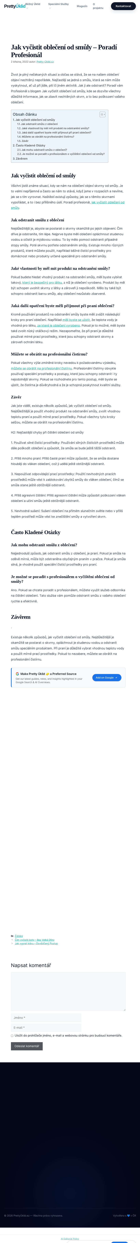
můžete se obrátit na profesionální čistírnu (41, 368)
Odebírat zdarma (106, 1191)
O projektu (98, 6)
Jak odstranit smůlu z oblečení (39, 124)
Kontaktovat (123, 6)
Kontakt (9, 1177)
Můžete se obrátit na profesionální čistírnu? (48, 136)
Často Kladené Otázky (30, 145)
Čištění (19, 37)
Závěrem (21, 158)
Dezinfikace (82, 1116)
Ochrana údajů (13, 1184)
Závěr (25, 141)
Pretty (14, 6)
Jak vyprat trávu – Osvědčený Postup (36, 943)
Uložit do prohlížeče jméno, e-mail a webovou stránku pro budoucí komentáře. (68, 1035)
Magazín (82, 6)
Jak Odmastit (83, 1123)
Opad (78, 1130)
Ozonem (80, 1137)
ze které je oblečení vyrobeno (58, 325)
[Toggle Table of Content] (101, 114)
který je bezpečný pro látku (42, 282)
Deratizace (82, 1109)
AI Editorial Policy (70, 1238)
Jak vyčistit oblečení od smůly (35, 119)
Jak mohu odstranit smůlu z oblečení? (44, 149)
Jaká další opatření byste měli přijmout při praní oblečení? (56, 132)
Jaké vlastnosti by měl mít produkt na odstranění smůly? (55, 128)
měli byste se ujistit (76, 320)
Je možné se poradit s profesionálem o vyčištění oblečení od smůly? (63, 154)
